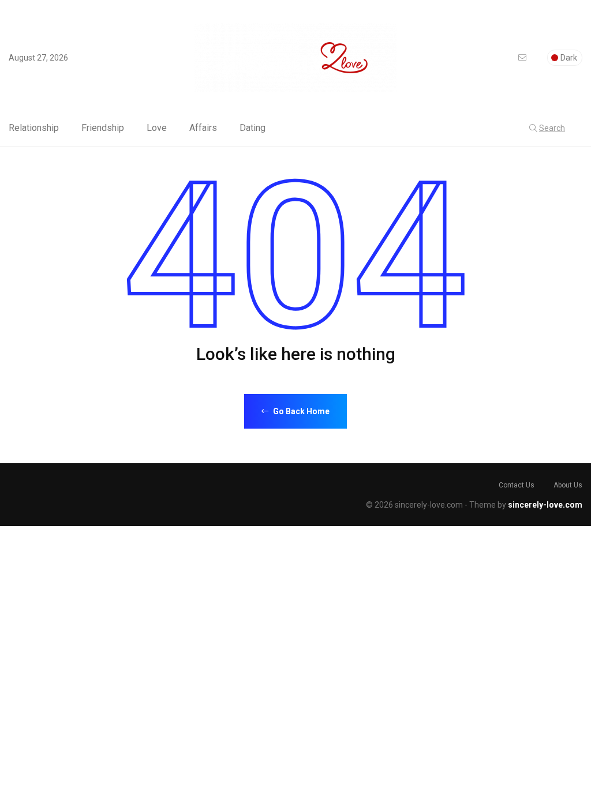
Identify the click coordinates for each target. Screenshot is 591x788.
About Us (567, 485)
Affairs (203, 128)
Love (157, 128)
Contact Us (516, 485)
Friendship (102, 128)
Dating (252, 128)
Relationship (34, 128)
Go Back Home (300, 411)
